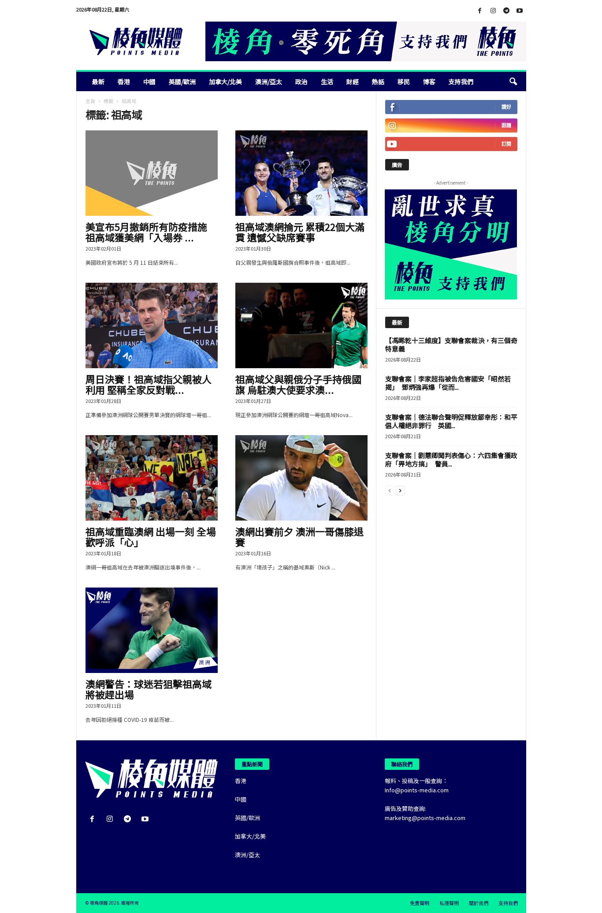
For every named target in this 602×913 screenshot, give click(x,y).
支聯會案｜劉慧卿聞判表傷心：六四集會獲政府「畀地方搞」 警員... (451, 459)
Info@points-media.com (417, 790)
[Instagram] (493, 10)
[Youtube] (519, 10)
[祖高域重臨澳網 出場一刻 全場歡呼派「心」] (151, 478)
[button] (513, 81)
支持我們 (461, 81)
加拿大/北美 (225, 81)
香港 (124, 81)
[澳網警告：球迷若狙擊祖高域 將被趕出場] (151, 630)
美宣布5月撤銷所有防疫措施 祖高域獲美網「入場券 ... (146, 231)
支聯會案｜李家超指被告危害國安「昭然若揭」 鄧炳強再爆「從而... (448, 383)
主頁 (90, 100)
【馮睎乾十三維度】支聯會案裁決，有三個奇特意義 (451, 344)
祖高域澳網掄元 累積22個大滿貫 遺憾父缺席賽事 (299, 231)
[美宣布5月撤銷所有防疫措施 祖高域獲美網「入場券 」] (151, 173)
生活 (327, 81)
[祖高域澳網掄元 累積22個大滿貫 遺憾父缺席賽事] (301, 173)
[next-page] (400, 490)
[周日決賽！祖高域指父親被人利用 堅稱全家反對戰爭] (151, 325)
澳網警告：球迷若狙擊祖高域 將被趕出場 (148, 688)
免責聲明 (419, 902)
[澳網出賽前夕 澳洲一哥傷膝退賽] (301, 478)
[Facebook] (480, 10)
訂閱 (506, 143)
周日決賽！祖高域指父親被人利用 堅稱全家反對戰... (148, 384)
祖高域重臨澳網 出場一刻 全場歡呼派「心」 (150, 536)
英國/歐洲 (182, 81)
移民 (404, 81)
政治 (301, 81)
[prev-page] (389, 490)
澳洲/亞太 (268, 81)
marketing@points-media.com (425, 817)
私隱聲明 (449, 902)
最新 (98, 81)
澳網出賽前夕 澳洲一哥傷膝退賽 (299, 536)
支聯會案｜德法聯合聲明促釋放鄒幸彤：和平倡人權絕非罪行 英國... (451, 421)
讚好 (506, 106)
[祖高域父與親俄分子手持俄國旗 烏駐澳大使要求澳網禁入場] (301, 325)
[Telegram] (506, 10)
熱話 (378, 81)
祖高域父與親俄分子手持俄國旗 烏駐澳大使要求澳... (298, 384)
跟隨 (506, 125)
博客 (429, 81)
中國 (149, 81)
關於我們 (478, 902)
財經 (352, 81)
